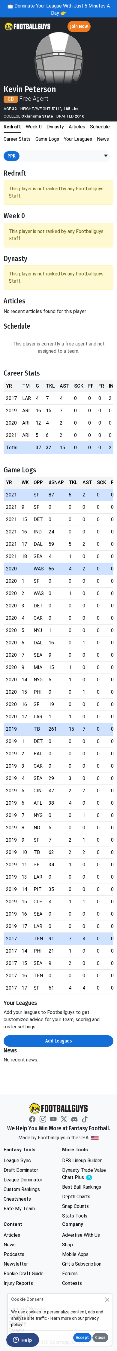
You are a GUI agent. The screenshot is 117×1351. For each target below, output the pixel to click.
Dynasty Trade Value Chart (85, 1174)
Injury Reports (18, 1283)
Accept (82, 1337)
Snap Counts (75, 1206)
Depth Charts (76, 1196)
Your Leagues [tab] (78, 139)
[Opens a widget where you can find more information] (22, 1340)
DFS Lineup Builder (82, 1160)
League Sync (17, 1160)
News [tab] (103, 139)
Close (100, 1337)
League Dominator (23, 1180)
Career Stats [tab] (17, 139)
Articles (12, 1235)
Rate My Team (19, 1208)
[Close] (107, 1299)
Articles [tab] (77, 127)
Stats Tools (74, 1216)
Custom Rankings (22, 1189)
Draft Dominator (21, 1170)
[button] (106, 156)
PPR (12, 156)
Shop (67, 1245)
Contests (72, 1283)
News (10, 1245)
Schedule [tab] (100, 127)
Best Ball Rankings (81, 1187)
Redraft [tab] (12, 127)
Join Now (79, 26)
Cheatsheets (17, 1199)
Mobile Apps (75, 1254)
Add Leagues (58, 1041)
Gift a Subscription (81, 1264)
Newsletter (16, 1264)
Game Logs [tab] (47, 139)
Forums (70, 1273)
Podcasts (14, 1254)
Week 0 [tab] (34, 127)
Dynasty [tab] (55, 127)
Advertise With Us (81, 1235)
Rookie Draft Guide (24, 1273)
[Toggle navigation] (107, 26)
